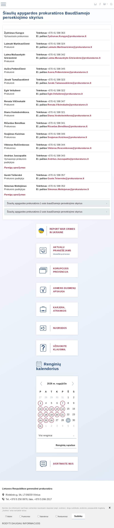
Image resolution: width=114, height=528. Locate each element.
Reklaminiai (63, 517)
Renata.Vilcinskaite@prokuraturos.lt (68, 105)
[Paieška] (111, 4)
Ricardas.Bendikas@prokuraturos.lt (67, 126)
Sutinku (78, 516)
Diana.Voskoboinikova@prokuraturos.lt (69, 115)
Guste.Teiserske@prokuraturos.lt (66, 178)
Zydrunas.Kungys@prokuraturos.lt (67, 36)
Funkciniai (26, 517)
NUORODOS (60, 328)
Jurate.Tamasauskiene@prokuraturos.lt (69, 83)
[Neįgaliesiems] (95, 4)
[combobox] (57, 436)
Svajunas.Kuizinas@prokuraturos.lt (67, 137)
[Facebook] (100, 4)
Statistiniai (44, 517)
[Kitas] (73, 383)
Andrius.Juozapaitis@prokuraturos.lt (68, 159)
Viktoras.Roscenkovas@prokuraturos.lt (69, 148)
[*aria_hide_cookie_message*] (110, 508)
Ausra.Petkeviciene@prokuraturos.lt (68, 72)
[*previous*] (41, 383)
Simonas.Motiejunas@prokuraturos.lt (68, 189)
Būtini (10, 517)
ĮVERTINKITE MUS (63, 464)
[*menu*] (3, 4)
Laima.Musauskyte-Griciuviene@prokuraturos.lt (74, 58)
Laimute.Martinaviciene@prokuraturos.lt (70, 47)
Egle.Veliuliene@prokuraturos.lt (65, 94)
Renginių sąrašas (65, 445)
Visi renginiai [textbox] (45, 435)
